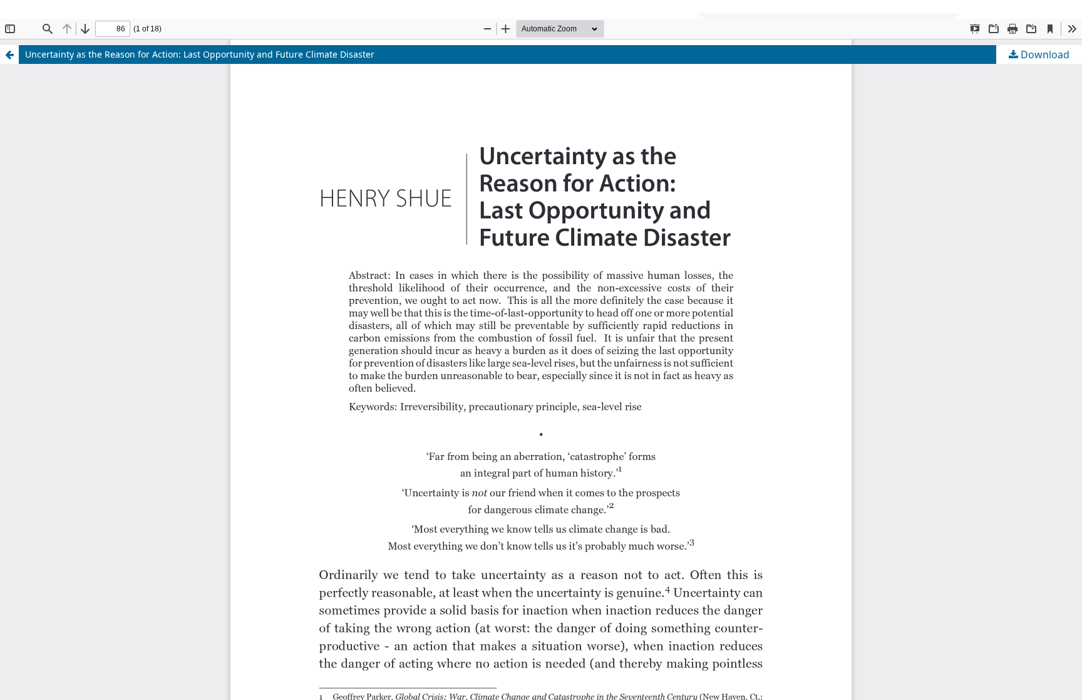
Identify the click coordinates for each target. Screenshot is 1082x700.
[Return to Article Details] (9, 54)
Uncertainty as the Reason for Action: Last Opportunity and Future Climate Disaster (199, 54)
